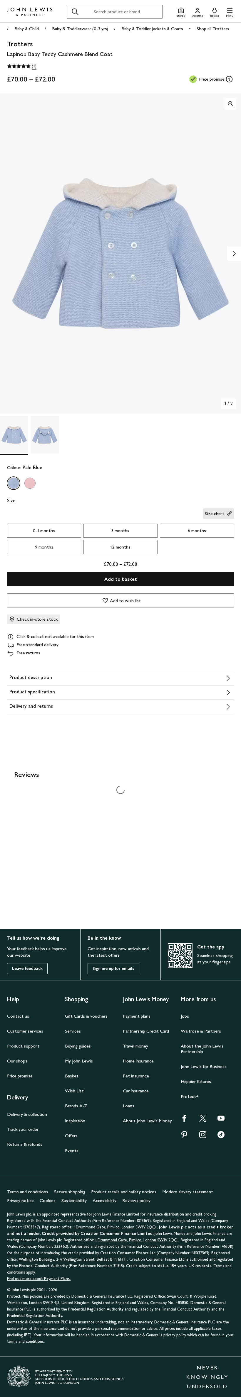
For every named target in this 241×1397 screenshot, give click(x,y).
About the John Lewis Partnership (202, 1048)
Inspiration (75, 1120)
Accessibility (104, 1200)
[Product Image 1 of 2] (14, 435)
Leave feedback (27, 968)
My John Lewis (79, 1061)
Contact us (18, 1016)
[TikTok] (221, 1136)
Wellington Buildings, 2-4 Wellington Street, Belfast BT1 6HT (73, 1259)
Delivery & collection (27, 1114)
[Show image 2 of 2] (234, 254)
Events (71, 1150)
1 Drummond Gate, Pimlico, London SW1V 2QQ (115, 1227)
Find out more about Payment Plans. (39, 1278)
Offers (71, 1135)
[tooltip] (229, 79)
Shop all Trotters (213, 28)
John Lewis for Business (204, 1066)
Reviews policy (136, 1200)
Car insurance (136, 1091)
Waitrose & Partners (201, 1031)
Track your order (23, 1129)
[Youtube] (221, 1120)
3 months (120, 530)
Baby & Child (26, 28)
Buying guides (78, 1046)
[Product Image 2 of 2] (45, 435)
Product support (23, 1046)
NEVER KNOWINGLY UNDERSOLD (207, 1377)
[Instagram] (202, 1136)
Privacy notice (20, 1200)
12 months (120, 547)
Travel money (135, 1046)
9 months (44, 547)
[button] (229, 11)
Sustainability (74, 1200)
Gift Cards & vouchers (86, 1016)
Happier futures (196, 1081)
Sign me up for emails (113, 968)
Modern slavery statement (187, 1191)
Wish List (74, 1091)
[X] (202, 1120)
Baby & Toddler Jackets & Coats (152, 28)
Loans (128, 1106)
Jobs (185, 1016)
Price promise (20, 1076)
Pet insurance (136, 1076)
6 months (197, 530)
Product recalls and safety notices (123, 1191)
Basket (71, 1076)
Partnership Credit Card (146, 1031)
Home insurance (138, 1061)
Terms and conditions (27, 1191)
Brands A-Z (76, 1106)
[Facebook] (184, 1120)
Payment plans (136, 1016)
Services (73, 1031)
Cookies (48, 1200)
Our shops (17, 1061)
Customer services (25, 1031)
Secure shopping (69, 1191)
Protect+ (190, 1096)
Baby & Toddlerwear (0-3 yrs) (80, 28)
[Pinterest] (184, 1136)
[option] (13, 483)
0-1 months (44, 530)
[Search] (75, 12)
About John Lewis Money (147, 1120)
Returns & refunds (24, 1144)
